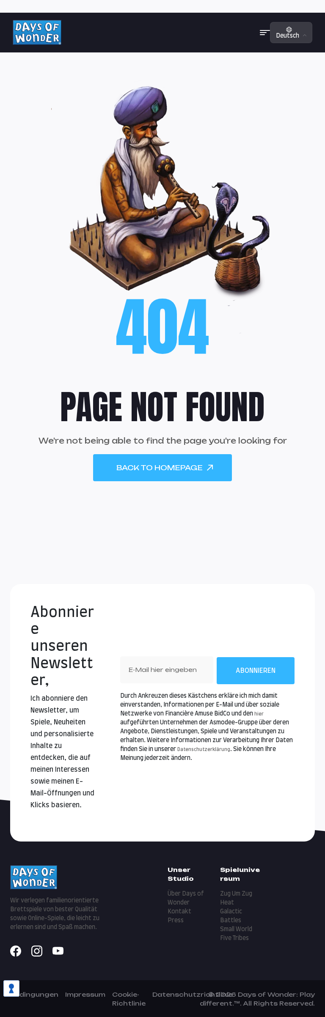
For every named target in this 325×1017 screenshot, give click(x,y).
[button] (265, 32)
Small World (236, 929)
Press (176, 921)
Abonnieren (255, 670)
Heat (227, 903)
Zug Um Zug (236, 894)
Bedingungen (34, 994)
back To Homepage (159, 467)
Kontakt (179, 912)
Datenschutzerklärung (203, 749)
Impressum (85, 994)
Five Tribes (234, 938)
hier (259, 714)
